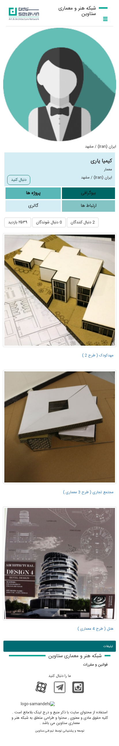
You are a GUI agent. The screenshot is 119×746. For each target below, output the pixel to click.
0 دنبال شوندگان (49, 222)
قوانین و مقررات (95, 665)
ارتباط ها (89, 205)
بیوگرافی (88, 193)
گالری (33, 205)
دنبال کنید (19, 179)
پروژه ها (33, 193)
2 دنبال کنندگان (83, 222)
